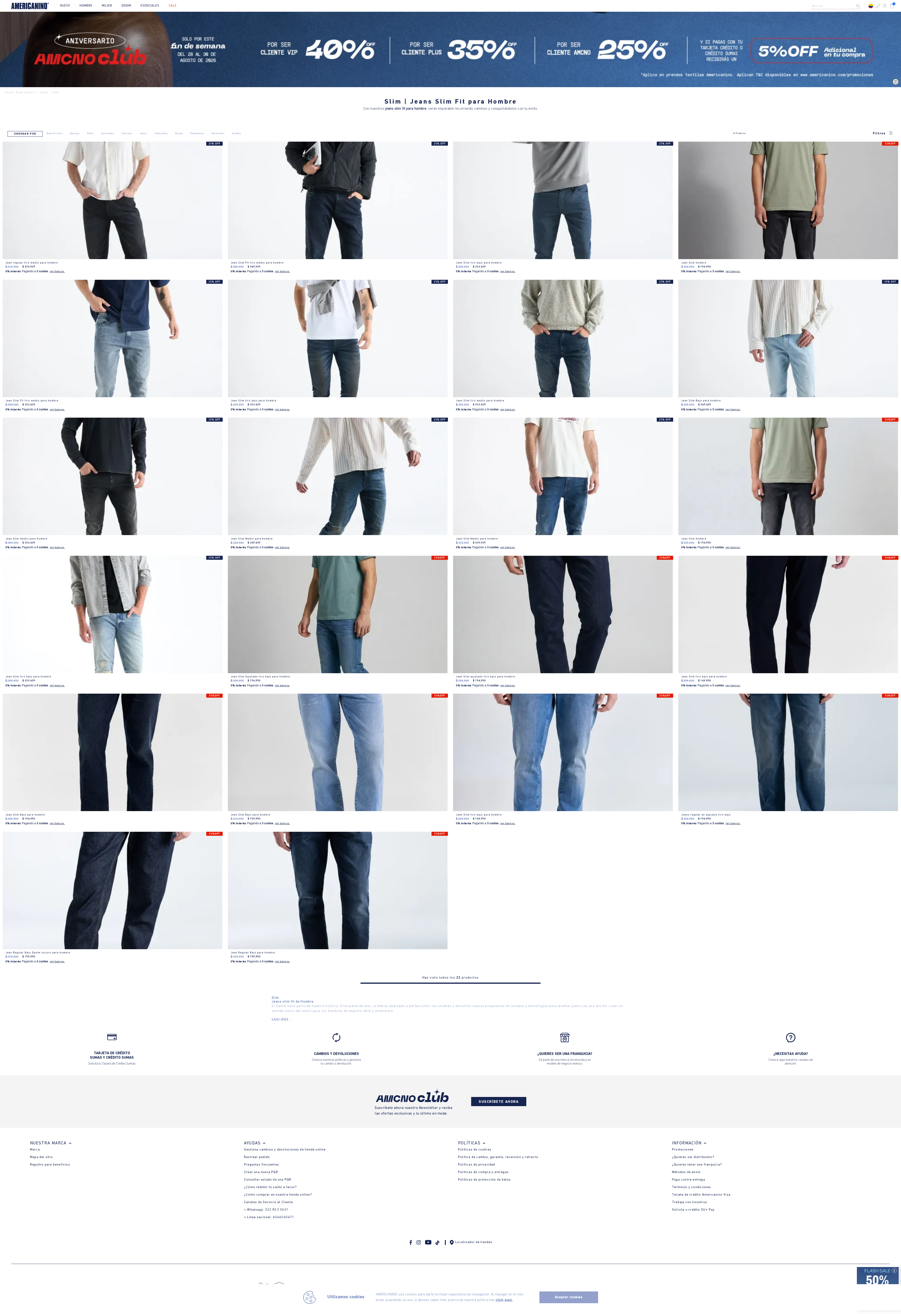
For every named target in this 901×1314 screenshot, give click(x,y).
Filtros (879, 133)
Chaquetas (161, 133)
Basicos (75, 133)
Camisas (127, 133)
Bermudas (218, 133)
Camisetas (107, 133)
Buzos (179, 133)
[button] (877, 5)
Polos (90, 133)
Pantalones (197, 133)
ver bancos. (57, 271)
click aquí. (504, 1300)
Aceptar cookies (569, 1297)
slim (56, 92)
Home (9, 92)
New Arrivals (54, 133)
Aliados (236, 133)
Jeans (143, 133)
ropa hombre (25, 92)
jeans (44, 92)
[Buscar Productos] (861, 6)
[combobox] (837, 6)
